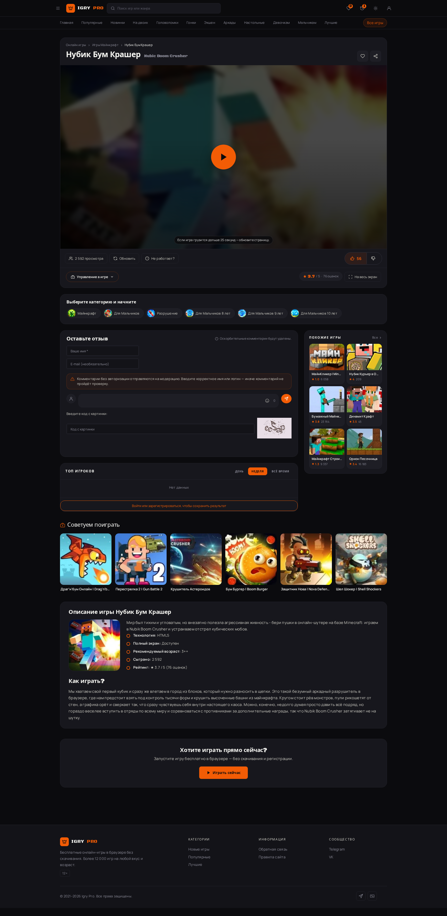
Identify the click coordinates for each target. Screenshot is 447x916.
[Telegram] (361, 896)
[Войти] (389, 8)
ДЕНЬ (239, 471)
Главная (66, 22)
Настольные (254, 22)
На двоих (140, 22)
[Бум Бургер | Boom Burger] (251, 559)
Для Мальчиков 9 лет (265, 313)
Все (375, 337)
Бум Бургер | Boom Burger (247, 589)
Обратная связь (273, 849)
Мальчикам (307, 22)
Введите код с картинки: (86, 413)
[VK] (372, 896)
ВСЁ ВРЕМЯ (280, 471)
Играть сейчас (227, 773)
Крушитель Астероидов (190, 589)
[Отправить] (286, 398)
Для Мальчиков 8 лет (213, 313)
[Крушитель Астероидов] (196, 559)
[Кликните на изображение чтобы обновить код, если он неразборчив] (274, 429)
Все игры (375, 22)
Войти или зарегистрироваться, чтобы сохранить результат (179, 505)
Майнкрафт (87, 313)
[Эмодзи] (267, 401)
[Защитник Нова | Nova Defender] (306, 559)
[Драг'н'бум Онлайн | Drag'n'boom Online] (85, 559)
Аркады (230, 22)
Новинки (118, 22)
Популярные (91, 22)
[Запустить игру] (223, 157)
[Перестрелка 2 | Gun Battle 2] (141, 559)
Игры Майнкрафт (105, 45)
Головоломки (167, 22)
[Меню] (58, 8)
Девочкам (281, 22)
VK (331, 856)
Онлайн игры (76, 45)
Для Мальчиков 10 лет (319, 313)
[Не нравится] (374, 258)
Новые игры (198, 849)
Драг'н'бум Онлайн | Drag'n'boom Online (86, 589)
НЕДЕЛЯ (257, 471)
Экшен (209, 22)
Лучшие (331, 22)
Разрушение (167, 313)
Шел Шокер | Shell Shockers (358, 589)
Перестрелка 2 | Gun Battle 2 (139, 589)
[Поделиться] (375, 56)
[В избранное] (362, 56)
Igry (91, 8)
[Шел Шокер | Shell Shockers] (361, 559)
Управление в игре (92, 276)
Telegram (337, 849)
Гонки (191, 22)
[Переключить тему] (375, 8)
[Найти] (113, 8)
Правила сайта (272, 856)
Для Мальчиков (126, 313)
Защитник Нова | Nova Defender (306, 589)
